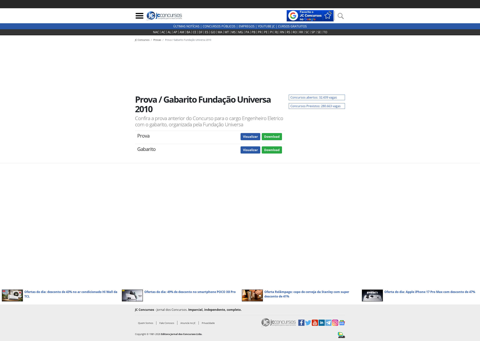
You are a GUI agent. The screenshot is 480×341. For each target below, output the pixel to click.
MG (240, 32)
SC (307, 32)
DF (200, 32)
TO (325, 32)
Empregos (247, 26)
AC (163, 32)
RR (301, 32)
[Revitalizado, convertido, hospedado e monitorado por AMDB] (341, 335)
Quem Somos (145, 323)
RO (295, 32)
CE (194, 32)
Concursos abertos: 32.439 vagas (313, 97)
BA (188, 32)
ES (206, 32)
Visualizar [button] (250, 137)
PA (247, 32)
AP (175, 32)
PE (266, 32)
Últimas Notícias (186, 26)
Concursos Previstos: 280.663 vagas (315, 106)
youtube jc (266, 26)
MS (233, 32)
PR (260, 32)
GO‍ (213, 32)
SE (319, 32)
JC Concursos (142, 39)
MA (220, 32)
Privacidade (208, 323)
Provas (157, 39)
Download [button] (272, 137)
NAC (156, 32)
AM (182, 32)
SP (313, 32)
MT (227, 32)
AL (169, 32)
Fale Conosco (166, 323)
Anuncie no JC (188, 323)
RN (282, 32)
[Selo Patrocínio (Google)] (310, 15)
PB (253, 32)
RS (288, 32)
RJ (276, 32)
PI (271, 32)
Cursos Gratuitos (292, 26)
